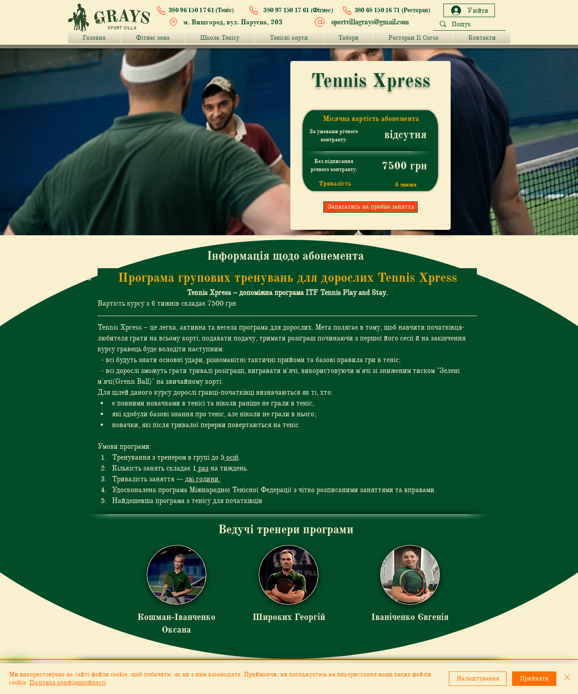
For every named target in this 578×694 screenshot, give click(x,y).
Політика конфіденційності (67, 682)
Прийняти (534, 678)
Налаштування (478, 678)
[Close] (567, 679)
